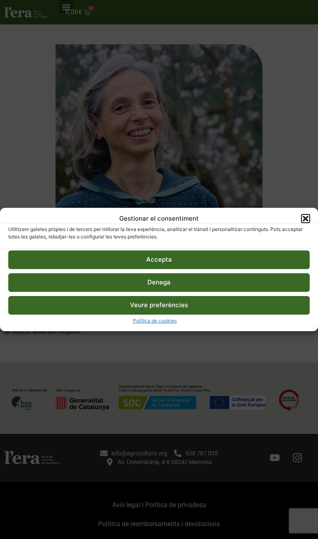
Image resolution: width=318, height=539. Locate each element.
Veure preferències (159, 305)
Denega (159, 282)
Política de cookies (155, 321)
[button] (305, 218)
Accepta (159, 259)
